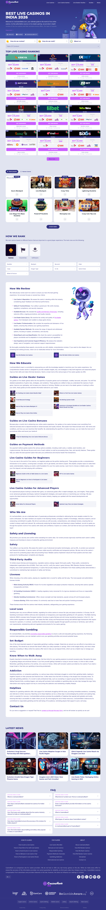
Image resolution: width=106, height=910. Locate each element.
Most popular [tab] (13, 171)
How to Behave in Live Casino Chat (26, 854)
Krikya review (21, 76)
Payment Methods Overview (56, 854)
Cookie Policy (22, 907)
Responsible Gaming (55, 851)
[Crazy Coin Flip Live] (89, 210)
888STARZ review (21, 126)
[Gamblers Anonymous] (24, 893)
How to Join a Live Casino (26, 845)
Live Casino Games (64, 2)
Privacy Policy (43, 907)
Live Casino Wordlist (56, 845)
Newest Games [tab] (26, 171)
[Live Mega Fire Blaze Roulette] (17, 210)
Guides (91, 2)
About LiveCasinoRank (83, 845)
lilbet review (53, 126)
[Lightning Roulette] (89, 186)
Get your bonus (21, 73)
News (98, 2)
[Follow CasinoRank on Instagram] (82, 877)
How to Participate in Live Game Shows (26, 857)
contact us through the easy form (52, 710)
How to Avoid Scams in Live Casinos (26, 851)
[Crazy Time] (65, 186)
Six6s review (85, 152)
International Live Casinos (56, 860)
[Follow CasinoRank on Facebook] (78, 877)
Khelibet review (53, 152)
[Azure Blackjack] (17, 186)
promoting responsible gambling (41, 634)
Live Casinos (50, 2)
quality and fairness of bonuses (47, 312)
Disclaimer (82, 857)
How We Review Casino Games (82, 854)
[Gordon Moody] (50, 893)
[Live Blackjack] (41, 186)
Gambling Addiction (56, 857)
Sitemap (85, 907)
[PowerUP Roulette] (41, 210)
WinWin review (85, 126)
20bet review (84, 101)
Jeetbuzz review (53, 101)
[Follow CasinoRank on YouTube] (90, 877)
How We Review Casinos (82, 848)
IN (7, 877)
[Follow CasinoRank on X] (86, 877)
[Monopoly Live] (65, 210)
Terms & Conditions (64, 907)
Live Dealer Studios (79, 2)
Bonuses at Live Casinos (55, 848)
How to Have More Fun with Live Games (26, 848)
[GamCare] (36, 893)
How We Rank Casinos (83, 851)
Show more (52, 159)
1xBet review (84, 76)
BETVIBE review (21, 101)
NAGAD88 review (53, 76)
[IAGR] (15, 893)
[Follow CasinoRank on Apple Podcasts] (98, 877)
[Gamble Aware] (73, 893)
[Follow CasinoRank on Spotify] (94, 877)
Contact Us (82, 860)
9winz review (21, 152)
